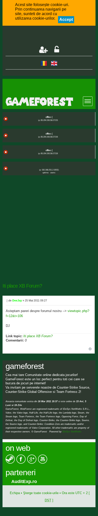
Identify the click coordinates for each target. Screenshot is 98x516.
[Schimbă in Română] (44, 63)
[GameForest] (51, 101)
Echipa (15, 493)
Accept (66, 19)
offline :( (48, 117)
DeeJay (17, 300)
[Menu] (87, 101)
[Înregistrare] (43, 49)
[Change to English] (54, 63)
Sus (90, 349)
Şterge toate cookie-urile (41, 493)
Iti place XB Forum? (22, 286)
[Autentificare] (56, 49)
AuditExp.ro (18, 481)
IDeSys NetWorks (71, 431)
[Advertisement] (52, 36)
